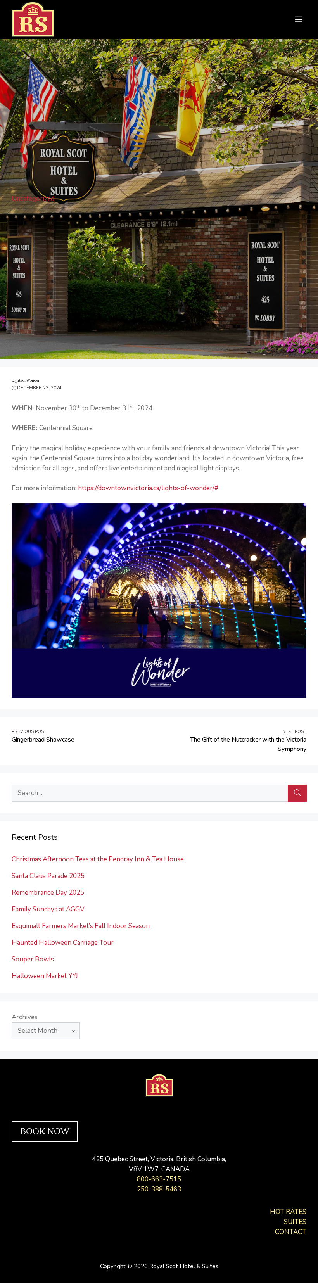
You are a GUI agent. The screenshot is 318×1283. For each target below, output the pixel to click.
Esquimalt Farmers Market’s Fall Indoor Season (81, 926)
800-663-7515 (159, 1179)
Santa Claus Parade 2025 (48, 875)
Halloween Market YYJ (45, 976)
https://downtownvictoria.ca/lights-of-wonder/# (148, 488)
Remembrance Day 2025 (48, 892)
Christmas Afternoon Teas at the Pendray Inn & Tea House (98, 859)
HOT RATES (288, 1211)
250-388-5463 (159, 1189)
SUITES (295, 1221)
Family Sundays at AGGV (48, 909)
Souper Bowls (33, 959)
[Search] (297, 793)
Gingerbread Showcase (43, 739)
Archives (25, 1017)
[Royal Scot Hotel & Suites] (33, 18)
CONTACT (290, 1232)
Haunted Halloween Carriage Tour (63, 942)
